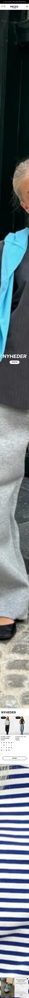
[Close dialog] (27, 978)
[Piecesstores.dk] (14, 7)
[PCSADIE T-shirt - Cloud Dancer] (7, 725)
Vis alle (14, 758)
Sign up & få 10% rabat (14, 1)
